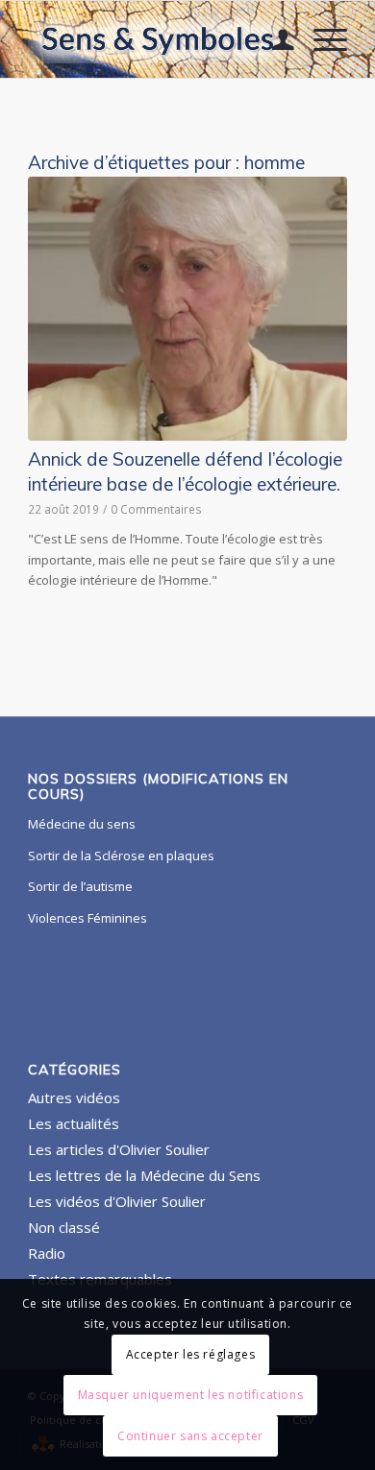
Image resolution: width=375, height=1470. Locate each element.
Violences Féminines (87, 918)
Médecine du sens (82, 823)
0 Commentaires (156, 509)
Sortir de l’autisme (80, 886)
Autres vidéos (74, 1097)
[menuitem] (273, 39)
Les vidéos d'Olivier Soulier (117, 1201)
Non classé (64, 1227)
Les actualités (73, 1123)
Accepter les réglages (191, 1354)
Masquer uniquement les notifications (191, 1394)
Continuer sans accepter (190, 1436)
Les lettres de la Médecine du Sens (144, 1175)
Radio (46, 1253)
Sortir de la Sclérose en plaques (121, 855)
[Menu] (320, 39)
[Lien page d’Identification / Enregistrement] (273, 39)
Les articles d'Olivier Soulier (119, 1149)
